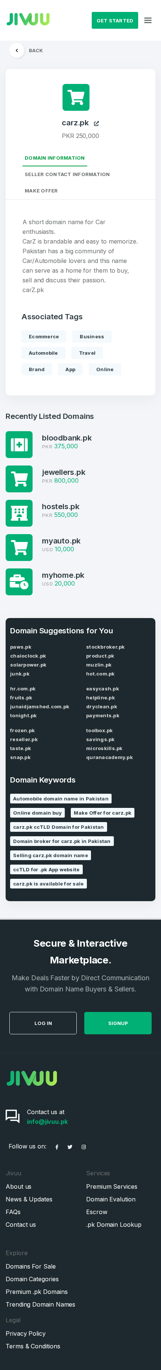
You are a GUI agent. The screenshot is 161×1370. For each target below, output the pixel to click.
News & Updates (29, 1199)
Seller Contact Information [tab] (67, 174)
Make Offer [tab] (41, 191)
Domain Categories (32, 1279)
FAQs (13, 1212)
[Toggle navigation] (147, 20)
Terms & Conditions (33, 1346)
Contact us (21, 1224)
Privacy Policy (26, 1333)
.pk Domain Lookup (114, 1224)
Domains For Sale (31, 1266)
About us (18, 1186)
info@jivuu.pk (47, 1121)
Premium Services (111, 1186)
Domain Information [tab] (55, 158)
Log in (43, 1023)
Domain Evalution (111, 1199)
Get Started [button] (115, 20)
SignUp (118, 1023)
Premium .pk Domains (36, 1291)
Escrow (96, 1212)
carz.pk (78, 122)
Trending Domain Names (40, 1304)
